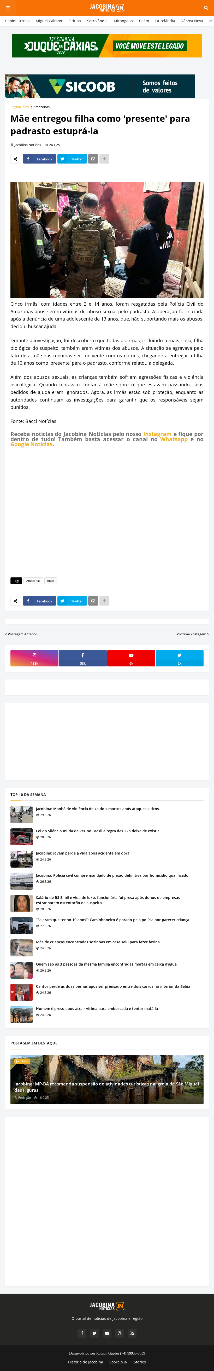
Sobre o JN (118, 1362)
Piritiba (74, 20)
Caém (144, 20)
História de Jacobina (85, 1362)
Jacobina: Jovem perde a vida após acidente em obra (82, 853)
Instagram (157, 434)
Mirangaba (123, 20)
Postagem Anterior (22, 634)
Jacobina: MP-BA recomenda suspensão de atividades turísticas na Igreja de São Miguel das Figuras (106, 1087)
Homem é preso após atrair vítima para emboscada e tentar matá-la (97, 1008)
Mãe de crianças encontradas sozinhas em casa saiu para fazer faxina (98, 941)
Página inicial (20, 106)
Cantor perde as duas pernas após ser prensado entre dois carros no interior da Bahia (113, 986)
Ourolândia (165, 20)
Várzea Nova (192, 20)
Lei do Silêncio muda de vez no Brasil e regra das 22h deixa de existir (97, 830)
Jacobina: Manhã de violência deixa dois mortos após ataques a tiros (97, 808)
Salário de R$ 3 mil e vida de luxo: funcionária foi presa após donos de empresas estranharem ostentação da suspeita (108, 900)
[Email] (93, 159)
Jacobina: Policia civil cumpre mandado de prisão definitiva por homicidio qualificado (112, 875)
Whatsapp (174, 439)
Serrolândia (97, 20)
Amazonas (41, 106)
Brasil (51, 581)
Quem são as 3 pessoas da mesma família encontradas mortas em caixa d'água (106, 964)
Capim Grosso (17, 20)
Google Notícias (31, 444)
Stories (140, 1362)
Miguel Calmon (49, 20)
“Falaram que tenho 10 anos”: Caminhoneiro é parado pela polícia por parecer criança (112, 919)
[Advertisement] (107, 512)
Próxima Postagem (191, 634)
